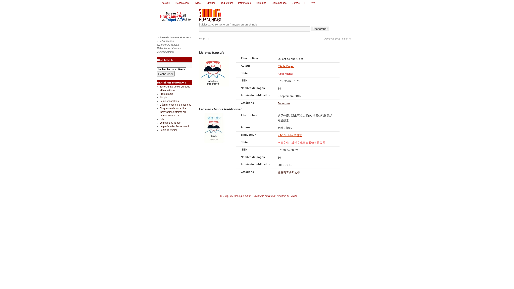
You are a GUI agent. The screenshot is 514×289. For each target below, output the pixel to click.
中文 (313, 3)
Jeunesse (284, 103)
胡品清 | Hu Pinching (230, 195)
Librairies (261, 2)
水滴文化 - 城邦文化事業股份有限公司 (301, 142)
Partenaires (244, 2)
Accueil (166, 2)
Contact (296, 2)
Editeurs (210, 2)
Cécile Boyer (286, 66)
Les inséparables (169, 101)
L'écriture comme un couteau (175, 104)
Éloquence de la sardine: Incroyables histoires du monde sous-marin (173, 112)
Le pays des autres (170, 122)
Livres (197, 2)
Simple (163, 97)
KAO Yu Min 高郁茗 (290, 135)
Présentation (182, 2)
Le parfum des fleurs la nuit (174, 126)
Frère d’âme (166, 94)
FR (306, 3)
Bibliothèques (279, 2)
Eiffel (162, 119)
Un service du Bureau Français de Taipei (275, 195)
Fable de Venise (168, 130)
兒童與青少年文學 (289, 172)
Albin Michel (285, 73)
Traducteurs (226, 2)
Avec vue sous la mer (338, 38)
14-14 (204, 38)
